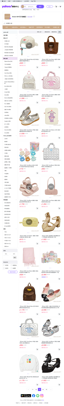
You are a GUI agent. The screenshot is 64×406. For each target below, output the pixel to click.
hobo (38, 9)
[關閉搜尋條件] (25, 6)
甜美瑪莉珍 (40, 27)
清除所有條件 (13, 272)
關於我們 (24, 403)
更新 (43, 400)
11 (32, 389)
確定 (15, 257)
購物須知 (30, 403)
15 (46, 389)
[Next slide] (38, 46)
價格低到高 (47, 32)
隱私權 (40, 403)
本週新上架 (9, 23)
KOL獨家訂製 (48, 27)
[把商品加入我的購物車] (37, 67)
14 (43, 389)
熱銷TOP (31, 27)
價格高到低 (54, 32)
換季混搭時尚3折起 (27, 9)
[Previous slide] (20, 46)
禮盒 (34, 9)
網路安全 (35, 403)
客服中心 (18, 403)
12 (36, 389)
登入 (49, 6)
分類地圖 (46, 403)
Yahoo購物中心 (10, 6)
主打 (6, 27)
